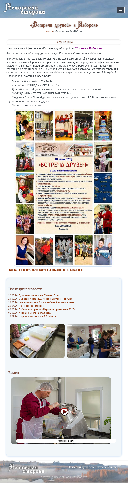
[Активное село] (61, 410)
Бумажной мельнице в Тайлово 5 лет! (34, 295)
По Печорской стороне (26, 305)
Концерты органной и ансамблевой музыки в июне (41, 302)
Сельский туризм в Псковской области (95, 467)
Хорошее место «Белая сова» (30, 312)
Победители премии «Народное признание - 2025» (42, 309)
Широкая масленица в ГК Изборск (32, 316)
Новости (49, 31)
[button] (121, 10)
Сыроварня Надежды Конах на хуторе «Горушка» (40, 298)
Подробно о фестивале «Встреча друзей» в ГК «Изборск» (45, 269)
